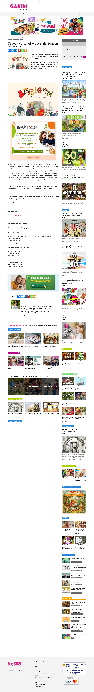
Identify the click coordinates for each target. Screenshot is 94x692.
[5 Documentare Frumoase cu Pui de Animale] (66, 604)
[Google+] (70, 1)
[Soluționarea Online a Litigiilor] (74, 672)
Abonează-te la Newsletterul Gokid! (16, 325)
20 (74, 54)
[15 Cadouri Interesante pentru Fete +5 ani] (74, 330)
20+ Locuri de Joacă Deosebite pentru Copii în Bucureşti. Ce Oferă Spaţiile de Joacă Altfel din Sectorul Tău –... (67, 418)
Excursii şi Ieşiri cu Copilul (68, 96)
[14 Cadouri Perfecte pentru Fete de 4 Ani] (68, 524)
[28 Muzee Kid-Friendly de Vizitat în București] (80, 396)
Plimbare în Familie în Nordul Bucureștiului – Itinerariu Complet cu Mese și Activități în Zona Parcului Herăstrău (73, 73)
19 (70, 54)
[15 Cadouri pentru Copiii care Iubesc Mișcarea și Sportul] (74, 228)
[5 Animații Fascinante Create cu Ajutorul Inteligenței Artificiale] (66, 560)
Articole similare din (14, 329)
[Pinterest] (78, 1)
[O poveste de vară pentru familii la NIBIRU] (16, 361)
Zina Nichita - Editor (16, 46)
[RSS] (81, 1)
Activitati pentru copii (15, 399)
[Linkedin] (74, 1)
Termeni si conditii (39, 686)
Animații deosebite (68, 555)
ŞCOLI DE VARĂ (20, 14)
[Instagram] (72, 1)
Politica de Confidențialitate (41, 684)
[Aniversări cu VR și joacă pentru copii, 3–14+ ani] (51, 361)
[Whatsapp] (22, 50)
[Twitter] (83, 1)
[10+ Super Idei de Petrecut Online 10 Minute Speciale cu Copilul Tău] (66, 636)
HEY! (10, 14)
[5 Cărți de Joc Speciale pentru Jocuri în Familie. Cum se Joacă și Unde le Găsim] (74, 296)
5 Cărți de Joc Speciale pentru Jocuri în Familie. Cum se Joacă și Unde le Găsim (74, 282)
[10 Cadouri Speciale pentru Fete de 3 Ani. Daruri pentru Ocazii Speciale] (80, 524)
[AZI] (16, 386)
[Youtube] (85, 1)
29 (70, 47)
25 (67, 56)
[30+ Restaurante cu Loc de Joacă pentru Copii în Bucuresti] (80, 411)
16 (84, 51)
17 (64, 54)
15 (81, 51)
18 (67, 54)
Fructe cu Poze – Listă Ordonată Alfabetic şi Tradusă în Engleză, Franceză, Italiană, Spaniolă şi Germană (67, 363)
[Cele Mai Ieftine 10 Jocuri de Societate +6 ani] (74, 260)
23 (84, 54)
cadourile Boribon (28, 203)
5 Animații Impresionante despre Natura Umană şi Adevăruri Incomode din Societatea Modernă (78, 590)
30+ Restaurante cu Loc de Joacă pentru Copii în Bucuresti (80, 417)
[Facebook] (67, 1)
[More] (25, 50)
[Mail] (76, 1)
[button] (84, 14)
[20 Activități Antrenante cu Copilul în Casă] (66, 619)
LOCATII (49, 14)
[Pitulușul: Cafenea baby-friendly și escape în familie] (33, 361)
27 (64, 47)
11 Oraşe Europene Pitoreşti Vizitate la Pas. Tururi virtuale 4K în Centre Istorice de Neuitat (73, 177)
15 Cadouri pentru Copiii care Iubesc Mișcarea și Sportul (72, 214)
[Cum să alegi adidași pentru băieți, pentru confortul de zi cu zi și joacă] (16, 338)
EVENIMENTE (34, 14)
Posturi (13, 37)
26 (70, 56)
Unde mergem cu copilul (68, 165)
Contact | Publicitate (40, 671)
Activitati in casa (75, 620)
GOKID (63, 112)
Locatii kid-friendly (14, 353)
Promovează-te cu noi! (40, 673)
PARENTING (72, 14)
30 (74, 47)
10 (64, 51)
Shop (36, 682)
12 (70, 51)
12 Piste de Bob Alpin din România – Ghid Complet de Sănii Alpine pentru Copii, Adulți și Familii (74, 109)
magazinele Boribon (15, 184)
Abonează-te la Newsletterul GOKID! (43, 677)
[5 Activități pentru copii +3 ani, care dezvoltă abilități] (68, 473)
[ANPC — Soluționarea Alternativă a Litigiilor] (74, 665)
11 (67, 51)
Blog (73, 637)
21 (77, 54)
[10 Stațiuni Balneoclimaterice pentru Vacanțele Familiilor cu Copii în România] (68, 381)
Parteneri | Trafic (39, 675)
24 (64, 56)
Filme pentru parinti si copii (77, 605)
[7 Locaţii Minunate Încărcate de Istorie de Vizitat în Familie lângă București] (68, 396)
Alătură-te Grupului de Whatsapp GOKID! (44, 680)
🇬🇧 (79, 14)
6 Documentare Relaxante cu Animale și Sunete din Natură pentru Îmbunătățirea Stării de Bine (78, 611)
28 (67, 47)
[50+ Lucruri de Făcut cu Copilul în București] (74, 157)
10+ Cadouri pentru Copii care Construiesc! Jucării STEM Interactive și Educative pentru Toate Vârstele (80, 547)
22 (81, 54)
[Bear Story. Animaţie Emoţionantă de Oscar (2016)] (66, 583)
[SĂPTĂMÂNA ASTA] (50, 386)
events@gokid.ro (20, 670)
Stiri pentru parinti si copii (17, 39)
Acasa (36, 666)
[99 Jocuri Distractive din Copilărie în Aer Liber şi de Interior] (51, 407)
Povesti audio (66, 452)
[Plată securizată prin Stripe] (71, 680)
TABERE (27, 14)
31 (77, 47)
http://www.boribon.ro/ (15, 215)
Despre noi (37, 669)
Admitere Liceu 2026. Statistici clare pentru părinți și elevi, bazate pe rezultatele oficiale (50, 347)
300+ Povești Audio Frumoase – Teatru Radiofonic (73, 431)
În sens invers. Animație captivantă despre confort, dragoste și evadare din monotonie (78, 567)
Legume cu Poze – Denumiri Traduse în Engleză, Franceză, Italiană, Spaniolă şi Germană (79, 363)
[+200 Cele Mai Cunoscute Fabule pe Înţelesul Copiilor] (33, 407)
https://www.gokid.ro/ (25, 303)
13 (74, 51)
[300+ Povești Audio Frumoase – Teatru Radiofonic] (16, 407)
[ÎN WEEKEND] (33, 386)
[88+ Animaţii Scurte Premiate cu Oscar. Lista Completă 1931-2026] (66, 575)
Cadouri (64, 235)
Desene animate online (76, 562)
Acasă (9, 37)
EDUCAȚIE (65, 14)
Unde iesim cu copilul (69, 374)
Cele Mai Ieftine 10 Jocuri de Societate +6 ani (72, 247)
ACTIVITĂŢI (56, 14)
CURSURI (42, 14)
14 (77, 51)
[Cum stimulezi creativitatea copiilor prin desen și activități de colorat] (33, 338)
